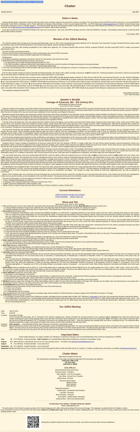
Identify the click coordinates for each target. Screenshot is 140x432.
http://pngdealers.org (110, 24)
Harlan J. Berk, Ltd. (76, 197)
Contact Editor (37, 2)
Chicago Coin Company (76, 194)
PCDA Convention (61, 197)
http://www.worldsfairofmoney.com (82, 341)
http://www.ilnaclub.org (129, 348)
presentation (93, 296)
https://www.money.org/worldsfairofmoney (26, 27)
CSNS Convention (61, 194)
